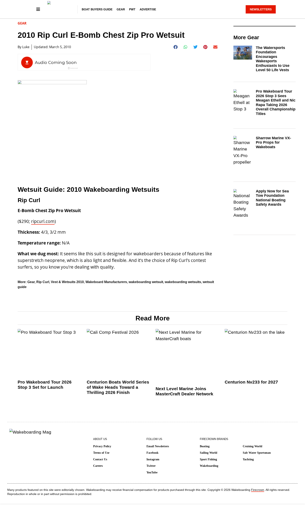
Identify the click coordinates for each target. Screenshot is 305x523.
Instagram (152, 459)
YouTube (151, 472)
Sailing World (208, 452)
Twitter (151, 465)
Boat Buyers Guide (97, 9)
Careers (98, 465)
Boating (205, 446)
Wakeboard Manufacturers (106, 282)
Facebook (152, 452)
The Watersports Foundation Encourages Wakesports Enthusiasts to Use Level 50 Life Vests (272, 59)
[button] (175, 47)
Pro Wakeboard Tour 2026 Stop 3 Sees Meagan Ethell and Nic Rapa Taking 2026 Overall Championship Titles (275, 102)
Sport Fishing (208, 459)
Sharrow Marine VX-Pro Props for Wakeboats (273, 142)
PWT (132, 9)
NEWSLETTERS (261, 9)
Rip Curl (42, 282)
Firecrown (257, 489)
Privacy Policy (102, 446)
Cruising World (252, 446)
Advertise (148, 9)
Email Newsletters (157, 446)
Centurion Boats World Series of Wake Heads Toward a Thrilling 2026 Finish (118, 387)
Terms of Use (101, 452)
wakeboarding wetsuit (146, 282)
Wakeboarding (209, 465)
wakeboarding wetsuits (183, 282)
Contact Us (100, 459)
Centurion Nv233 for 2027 (251, 382)
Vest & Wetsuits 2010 (67, 282)
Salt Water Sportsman (257, 452)
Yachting (248, 459)
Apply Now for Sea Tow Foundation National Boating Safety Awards (272, 198)
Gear (121, 9)
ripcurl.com (43, 221)
